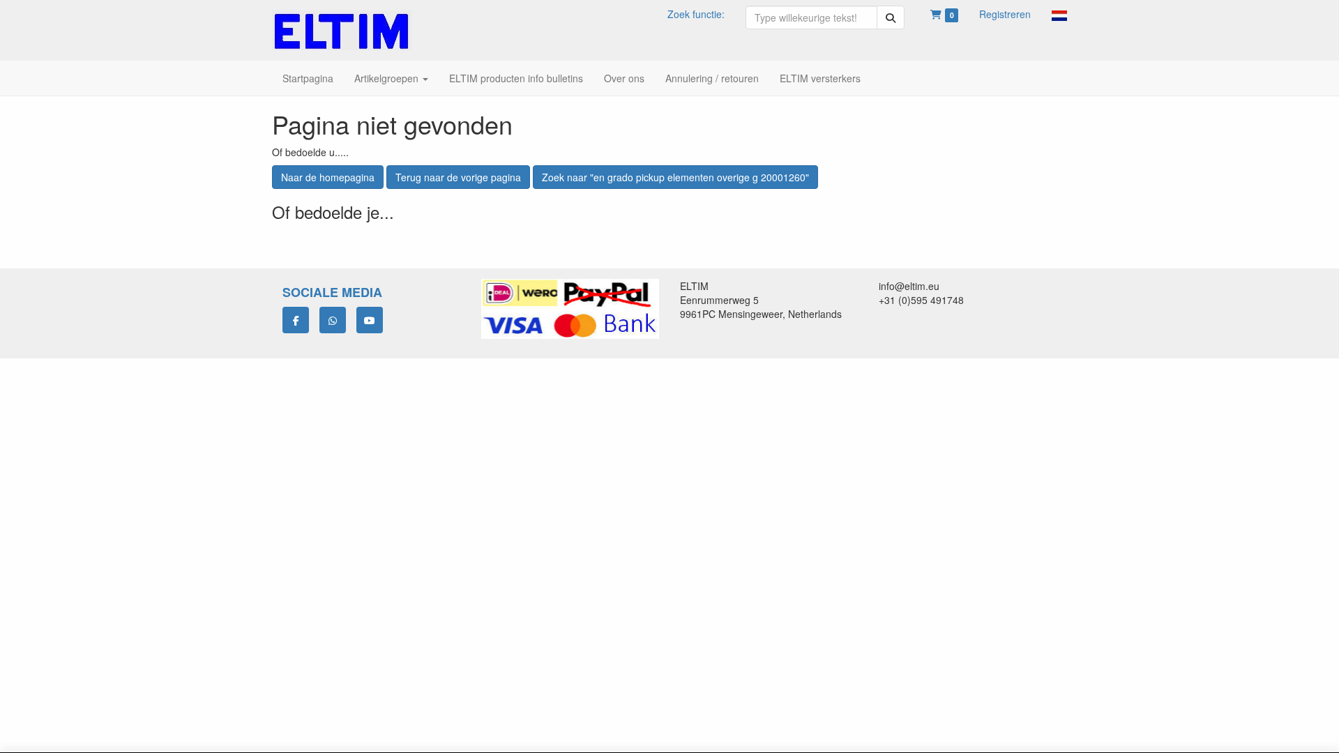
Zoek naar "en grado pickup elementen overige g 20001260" (675, 177)
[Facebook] (295, 320)
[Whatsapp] (332, 320)
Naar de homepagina (328, 177)
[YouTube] (369, 320)
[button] (1059, 14)
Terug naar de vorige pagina (458, 177)
